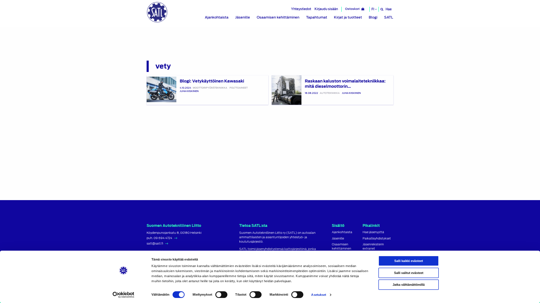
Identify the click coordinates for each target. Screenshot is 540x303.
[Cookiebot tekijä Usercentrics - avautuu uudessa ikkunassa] (123, 295)
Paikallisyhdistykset (377, 239)
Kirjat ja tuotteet (348, 17)
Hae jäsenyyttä (373, 232)
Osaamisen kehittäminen (278, 17)
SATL (388, 17)
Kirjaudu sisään (326, 9)
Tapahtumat (316, 17)
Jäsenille (242, 17)
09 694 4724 (163, 238)
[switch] (221, 294)
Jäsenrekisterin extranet (373, 246)
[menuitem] (216, 17)
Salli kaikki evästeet (408, 261)
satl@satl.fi (155, 243)
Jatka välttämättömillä (409, 284)
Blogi (373, 17)
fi (373, 9)
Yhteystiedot (301, 9)
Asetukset (318, 294)
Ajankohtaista (216, 17)
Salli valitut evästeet (408, 273)
